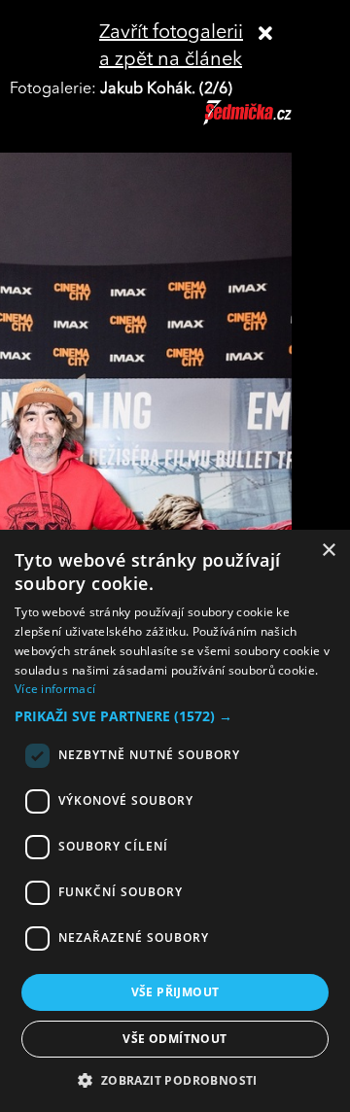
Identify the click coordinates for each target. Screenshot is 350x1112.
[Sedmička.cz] (271, 121)
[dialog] (175, 821)
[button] (175, 716)
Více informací (55, 688)
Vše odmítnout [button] (174, 1038)
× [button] (328, 550)
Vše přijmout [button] (175, 992)
